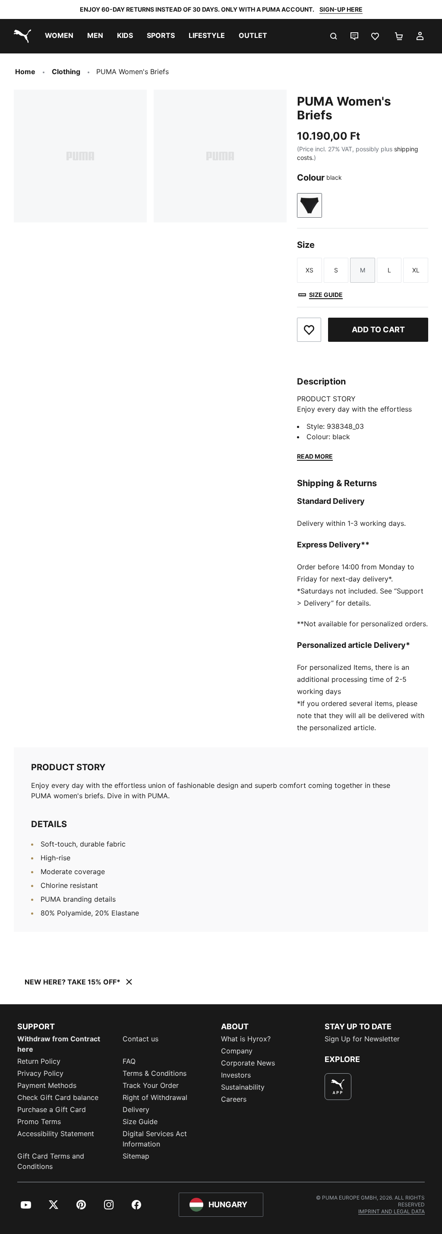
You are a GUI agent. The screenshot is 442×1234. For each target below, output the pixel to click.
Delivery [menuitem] (136, 1109)
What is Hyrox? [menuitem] (246, 1038)
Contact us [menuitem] (140, 1038)
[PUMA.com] (21, 36)
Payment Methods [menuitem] (46, 1085)
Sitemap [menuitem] (136, 1156)
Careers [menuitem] (233, 1099)
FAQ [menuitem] (129, 1061)
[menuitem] (59, 36)
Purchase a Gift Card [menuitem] (51, 1109)
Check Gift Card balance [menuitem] (57, 1097)
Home (25, 71)
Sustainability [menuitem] (243, 1087)
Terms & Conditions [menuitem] (154, 1073)
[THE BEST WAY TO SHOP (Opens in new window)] (338, 1086)
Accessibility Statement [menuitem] (55, 1133)
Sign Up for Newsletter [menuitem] (362, 1038)
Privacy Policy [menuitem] (40, 1073)
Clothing (66, 71)
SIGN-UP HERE (341, 9)
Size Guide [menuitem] (140, 1121)
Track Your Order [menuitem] (151, 1085)
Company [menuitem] (237, 1051)
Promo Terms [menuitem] (39, 1121)
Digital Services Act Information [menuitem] (155, 1138)
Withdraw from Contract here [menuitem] (58, 1043)
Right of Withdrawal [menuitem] (155, 1097)
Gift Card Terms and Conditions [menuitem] (50, 1161)
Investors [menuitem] (236, 1075)
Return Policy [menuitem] (38, 1061)
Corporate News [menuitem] (248, 1063)
